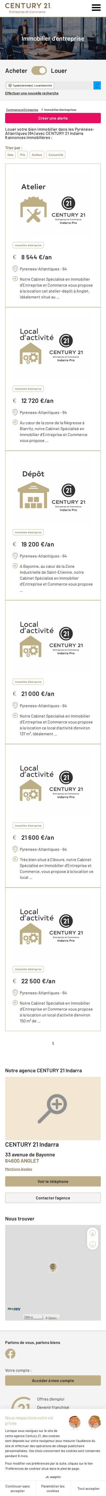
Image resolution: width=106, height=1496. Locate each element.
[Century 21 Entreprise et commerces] (28, 8)
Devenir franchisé (53, 1407)
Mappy (52, 1317)
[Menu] (96, 7)
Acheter (16, 70)
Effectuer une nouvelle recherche (32, 93)
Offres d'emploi (50, 1398)
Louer (59, 70)
